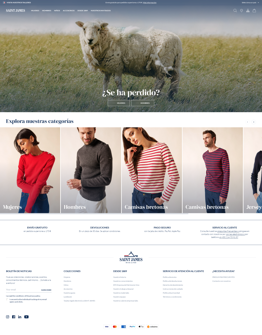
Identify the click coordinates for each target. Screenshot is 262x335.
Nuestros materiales (121, 293)
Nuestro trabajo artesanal (123, 289)
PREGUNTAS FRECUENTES (223, 277)
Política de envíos (169, 277)
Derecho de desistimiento (173, 285)
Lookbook (68, 297)
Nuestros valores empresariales (125, 301)
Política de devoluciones (172, 281)
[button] (250, 3)
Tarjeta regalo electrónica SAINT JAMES (79, 301)
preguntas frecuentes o (228, 231)
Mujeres (67, 277)
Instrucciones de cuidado (173, 289)
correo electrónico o (235, 234)
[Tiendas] (241, 10)
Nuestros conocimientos (123, 281)
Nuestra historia (119, 277)
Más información (149, 2)
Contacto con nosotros (221, 281)
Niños (66, 285)
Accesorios (68, 289)
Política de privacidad (171, 293)
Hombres (67, 281)
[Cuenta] (248, 10)
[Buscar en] (235, 10)
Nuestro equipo (119, 297)
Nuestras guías (69, 293)
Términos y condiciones (172, 297)
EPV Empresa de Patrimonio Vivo (126, 285)
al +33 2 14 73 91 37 (228, 237)
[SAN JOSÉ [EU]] (15, 10)
